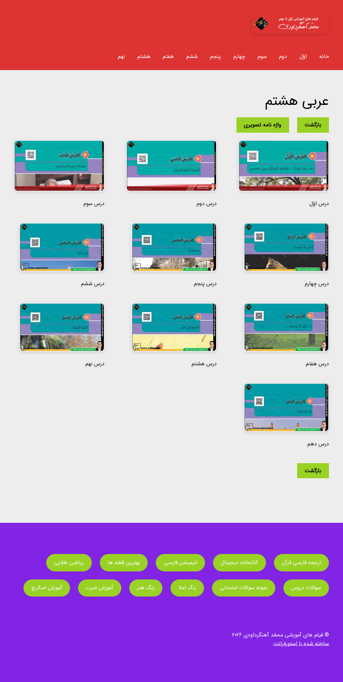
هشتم (143, 56)
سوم (262, 56)
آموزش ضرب (99, 587)
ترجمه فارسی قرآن (301, 562)
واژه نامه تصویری (262, 125)
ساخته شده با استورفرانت (301, 643)
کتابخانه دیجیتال (239, 562)
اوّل (303, 56)
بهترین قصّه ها (124, 562)
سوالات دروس (306, 587)
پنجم (215, 56)
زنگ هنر (146, 587)
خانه (324, 56)
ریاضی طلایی (69, 562)
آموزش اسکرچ (46, 587)
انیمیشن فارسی (180, 562)
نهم (121, 56)
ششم (192, 56)
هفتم (168, 56)
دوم (283, 56)
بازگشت (312, 125)
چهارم (239, 56)
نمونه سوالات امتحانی (243, 587)
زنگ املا (187, 587)
